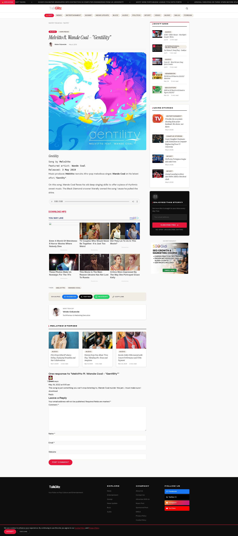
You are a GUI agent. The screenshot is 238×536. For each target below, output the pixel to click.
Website (52, 452)
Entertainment (73, 15)
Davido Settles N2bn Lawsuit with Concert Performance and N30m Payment (130, 358)
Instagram (173, 503)
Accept (10, 531)
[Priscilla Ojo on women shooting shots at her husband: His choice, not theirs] (158, 118)
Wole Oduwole (60, 44)
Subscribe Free (168, 225)
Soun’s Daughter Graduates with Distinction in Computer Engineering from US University (75, 2)
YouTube (172, 508)
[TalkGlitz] (55, 8)
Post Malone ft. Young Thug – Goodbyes (175, 50)
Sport (148, 15)
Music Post (140, 503)
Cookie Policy (141, 520)
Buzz (115, 15)
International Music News (172, 46)
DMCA (138, 512)
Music (167, 15)
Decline (23, 531)
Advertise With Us (143, 499)
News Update (102, 15)
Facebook (173, 491)
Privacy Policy (141, 516)
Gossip (88, 15)
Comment (54, 404)
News (59, 15)
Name (52, 433)
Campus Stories (174, 136)
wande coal (74, 288)
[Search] (186, 8)
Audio (125, 15)
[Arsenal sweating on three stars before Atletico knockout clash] (158, 173)
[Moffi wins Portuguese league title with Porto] (158, 159)
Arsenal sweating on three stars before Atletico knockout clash (175, 177)
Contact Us (140, 495)
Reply (51, 394)
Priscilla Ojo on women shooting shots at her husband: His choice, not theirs (174, 123)
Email (52, 442)
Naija (177, 15)
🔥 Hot (49, 15)
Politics (136, 15)
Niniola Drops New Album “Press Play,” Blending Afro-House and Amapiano (96, 358)
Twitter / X (173, 497)
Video (157, 15)
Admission (170, 73)
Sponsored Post (142, 507)
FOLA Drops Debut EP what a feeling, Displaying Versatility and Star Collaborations (63, 358)
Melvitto (60, 288)
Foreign (188, 15)
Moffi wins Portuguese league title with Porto (153, 2)
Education (170, 88)
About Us (139, 491)
